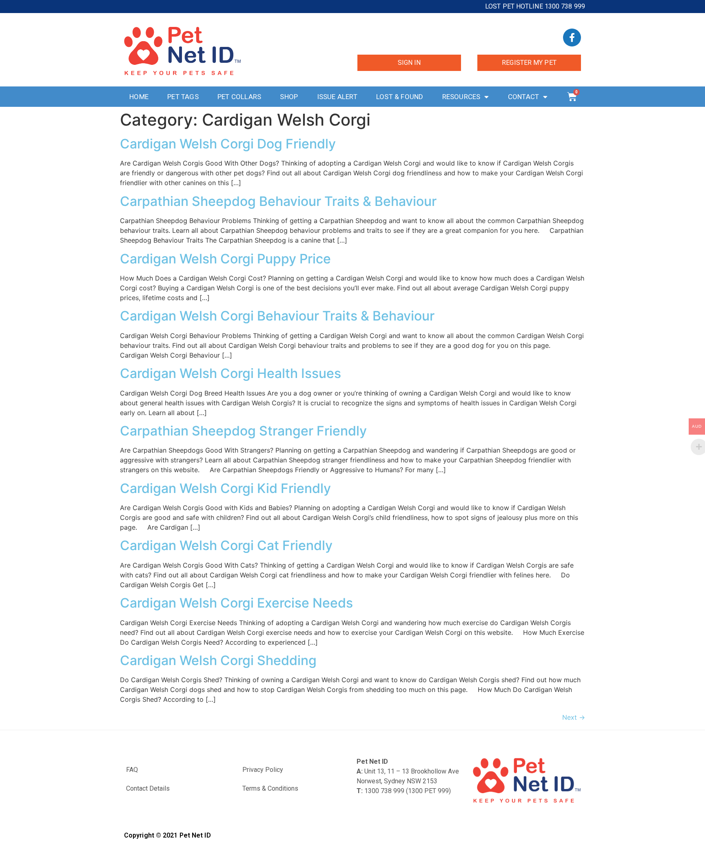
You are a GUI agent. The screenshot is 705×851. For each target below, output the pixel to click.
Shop (289, 97)
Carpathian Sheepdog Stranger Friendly (243, 431)
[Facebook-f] (572, 37)
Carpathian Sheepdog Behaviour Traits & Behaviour (278, 201)
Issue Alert (337, 97)
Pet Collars (239, 97)
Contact (523, 97)
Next (573, 717)
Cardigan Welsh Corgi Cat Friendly (226, 545)
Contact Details (148, 788)
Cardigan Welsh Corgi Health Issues (230, 373)
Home (139, 97)
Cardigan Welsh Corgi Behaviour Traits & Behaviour (277, 316)
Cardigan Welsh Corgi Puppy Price (225, 259)
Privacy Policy (262, 770)
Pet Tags (183, 97)
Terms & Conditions (270, 788)
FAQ (132, 770)
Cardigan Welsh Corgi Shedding (218, 660)
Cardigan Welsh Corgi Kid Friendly (225, 488)
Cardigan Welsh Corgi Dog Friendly (228, 144)
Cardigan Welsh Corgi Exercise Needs (236, 603)
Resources (461, 97)
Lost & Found (399, 97)
